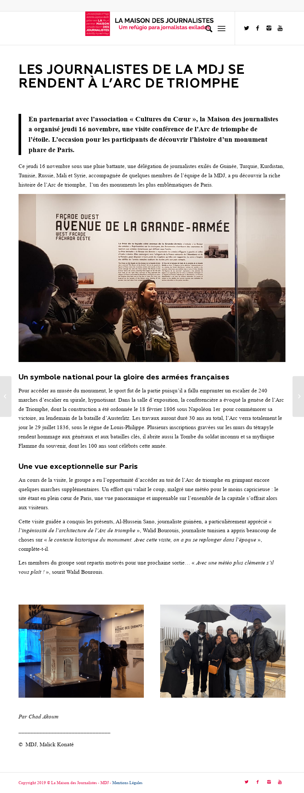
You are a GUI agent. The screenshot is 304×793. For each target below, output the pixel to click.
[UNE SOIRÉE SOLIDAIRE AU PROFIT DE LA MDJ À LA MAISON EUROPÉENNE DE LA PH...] (298, 396)
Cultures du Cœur (163, 119)
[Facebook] (257, 28)
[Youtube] (279, 28)
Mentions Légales (127, 782)
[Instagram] (268, 28)
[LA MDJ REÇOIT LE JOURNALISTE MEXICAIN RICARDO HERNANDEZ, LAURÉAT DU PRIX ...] (5, 396)
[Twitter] (246, 28)
